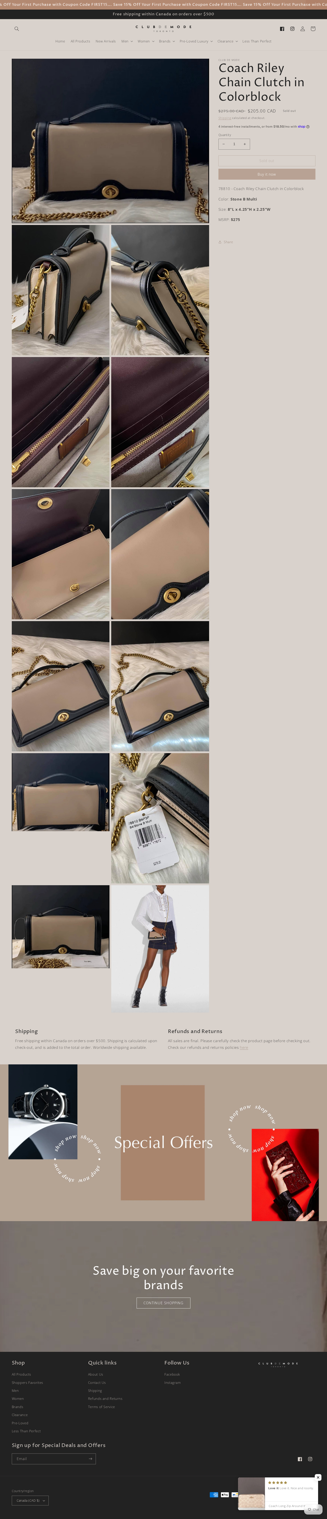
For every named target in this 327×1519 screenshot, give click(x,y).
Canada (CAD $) (28, 1500)
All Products (21, 1374)
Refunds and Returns (105, 1398)
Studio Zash (307, 1503)
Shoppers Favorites (27, 1382)
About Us (95, 1374)
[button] (17, 29)
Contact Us (97, 1382)
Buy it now (267, 174)
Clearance (20, 1415)
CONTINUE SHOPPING (163, 1302)
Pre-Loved (20, 1423)
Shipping (224, 118)
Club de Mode (274, 1503)
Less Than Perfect (26, 1431)
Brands (17, 1407)
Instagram (172, 1382)
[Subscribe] (90, 1458)
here (244, 1047)
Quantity (224, 135)
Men (15, 1390)
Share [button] (228, 242)
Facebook (172, 1374)
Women (18, 1398)
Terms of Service (101, 1407)
